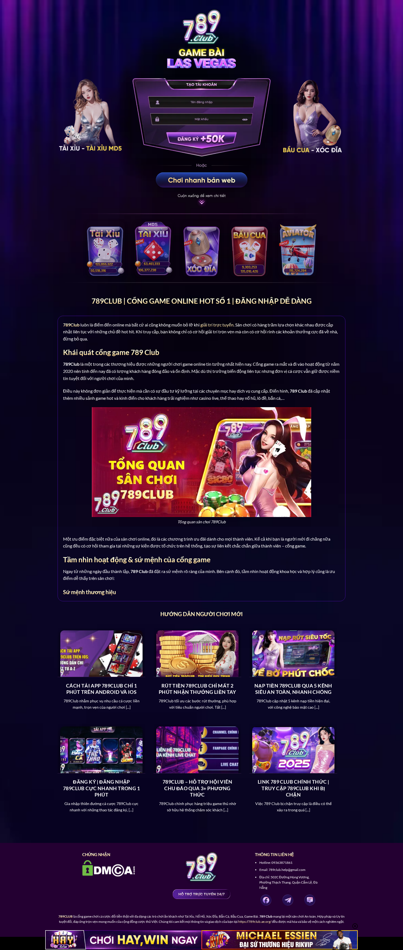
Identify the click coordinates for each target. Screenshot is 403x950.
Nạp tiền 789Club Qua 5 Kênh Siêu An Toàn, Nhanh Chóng (293, 689)
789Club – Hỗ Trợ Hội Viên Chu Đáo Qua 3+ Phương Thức (197, 788)
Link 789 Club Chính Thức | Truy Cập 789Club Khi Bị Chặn (293, 788)
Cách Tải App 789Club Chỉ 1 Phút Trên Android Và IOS (101, 689)
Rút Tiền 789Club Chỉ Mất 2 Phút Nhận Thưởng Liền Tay (197, 689)
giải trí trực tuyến (217, 324)
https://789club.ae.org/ (254, 922)
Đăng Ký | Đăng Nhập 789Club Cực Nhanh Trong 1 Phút (101, 788)
